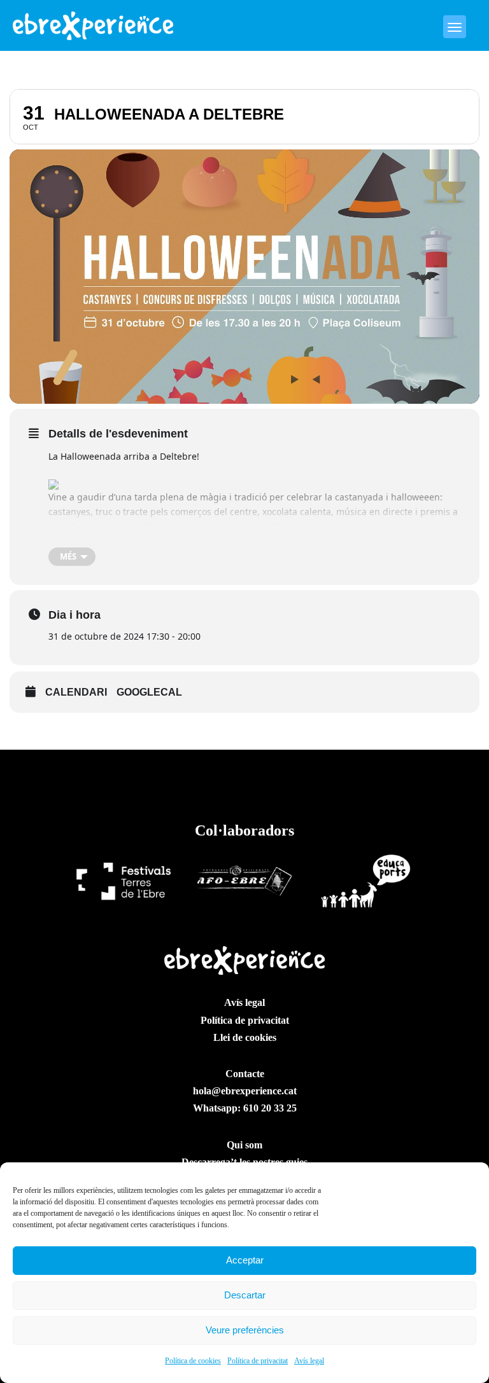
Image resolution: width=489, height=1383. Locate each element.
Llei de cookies (244, 1037)
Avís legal (309, 1360)
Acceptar (245, 1260)
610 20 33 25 (270, 1108)
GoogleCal (149, 692)
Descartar (245, 1295)
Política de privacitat (257, 1360)
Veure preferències (245, 1330)
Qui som (244, 1144)
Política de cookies (193, 1360)
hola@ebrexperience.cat (245, 1090)
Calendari (76, 692)
